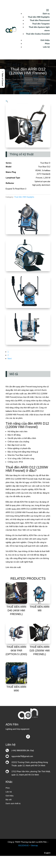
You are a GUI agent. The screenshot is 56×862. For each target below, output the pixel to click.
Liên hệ (46, 47)
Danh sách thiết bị (13, 803)
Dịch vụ (46, 13)
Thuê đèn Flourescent (40, 20)
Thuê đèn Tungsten (41, 24)
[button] (7, 101)
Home (8, 79)
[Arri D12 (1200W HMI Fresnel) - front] (28, 307)
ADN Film (37, 482)
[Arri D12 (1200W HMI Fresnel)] (28, 234)
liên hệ (22, 482)
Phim (47, 43)
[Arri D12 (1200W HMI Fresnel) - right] (28, 344)
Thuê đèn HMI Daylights (39, 17)
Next (10, 358)
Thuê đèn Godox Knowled (38, 34)
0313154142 (23, 845)
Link (7, 567)
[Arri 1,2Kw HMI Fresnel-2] (28, 270)
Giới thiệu (45, 40)
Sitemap (34, 845)
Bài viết (9, 800)
